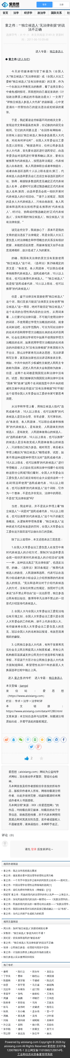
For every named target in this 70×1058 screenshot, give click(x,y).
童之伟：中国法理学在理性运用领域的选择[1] (27, 885)
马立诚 (35, 984)
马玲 (34, 1002)
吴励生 (50, 1024)
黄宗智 (21, 980)
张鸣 (20, 993)
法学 (16, 13)
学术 (17, 701)
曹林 (20, 976)
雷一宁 (50, 1011)
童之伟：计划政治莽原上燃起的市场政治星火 (27, 952)
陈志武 (50, 980)
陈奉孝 (7, 1002)
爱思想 (11, 5)
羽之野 (7, 1033)
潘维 (20, 1029)
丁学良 (7, 976)
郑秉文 (35, 1029)
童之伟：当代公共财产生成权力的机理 (23, 913)
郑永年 (35, 971)
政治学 (42, 13)
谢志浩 (21, 1033)
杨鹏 (20, 998)
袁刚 (20, 1024)
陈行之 (21, 971)
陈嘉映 (7, 980)
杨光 (49, 1033)
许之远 (7, 1024)
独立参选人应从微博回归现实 (18, 956)
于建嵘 (35, 980)
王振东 (50, 1002)
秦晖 (5, 971)
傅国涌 (50, 976)
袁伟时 (21, 1007)
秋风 (5, 1011)
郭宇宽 (21, 984)
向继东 (21, 989)
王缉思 (50, 998)
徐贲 (5, 984)
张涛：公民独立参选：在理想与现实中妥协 (26, 947)
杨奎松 (35, 993)
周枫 (5, 1015)
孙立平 (35, 1033)
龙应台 (50, 971)
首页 (5, 13)
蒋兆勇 (21, 1015)
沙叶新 (50, 1015)
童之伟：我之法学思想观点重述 (20, 870)
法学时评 (37, 701)
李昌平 (7, 993)
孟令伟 (35, 1011)
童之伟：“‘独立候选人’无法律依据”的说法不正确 (28, 942)
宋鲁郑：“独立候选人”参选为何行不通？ (24, 933)
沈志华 (7, 989)
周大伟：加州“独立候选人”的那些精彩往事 (25, 928)
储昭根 (35, 1020)
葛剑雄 (21, 1020)
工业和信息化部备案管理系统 (35, 1054)
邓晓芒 (35, 998)
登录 (34, 849)
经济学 (28, 13)
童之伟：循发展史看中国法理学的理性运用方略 (28, 875)
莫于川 (50, 1029)
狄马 (5, 1007)
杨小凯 (35, 1024)
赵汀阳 (35, 989)
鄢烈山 (35, 976)
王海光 (50, 993)
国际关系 (56, 13)
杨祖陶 (50, 984)
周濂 (5, 998)
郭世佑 (21, 1002)
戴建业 (50, 989)
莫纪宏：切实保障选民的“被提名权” (22, 937)
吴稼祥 (50, 1020)
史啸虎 (35, 1007)
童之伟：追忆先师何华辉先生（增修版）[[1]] (27, 889)
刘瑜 (5, 1020)
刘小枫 (21, 1011)
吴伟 (34, 1015)
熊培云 (50, 1007)
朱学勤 (7, 1029)
